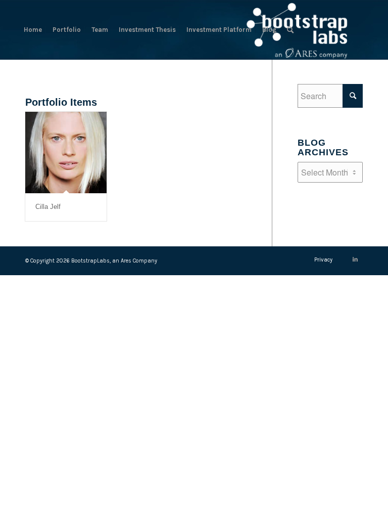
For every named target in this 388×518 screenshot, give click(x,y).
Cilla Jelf (48, 206)
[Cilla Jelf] (66, 152)
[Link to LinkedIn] (355, 259)
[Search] (290, 30)
